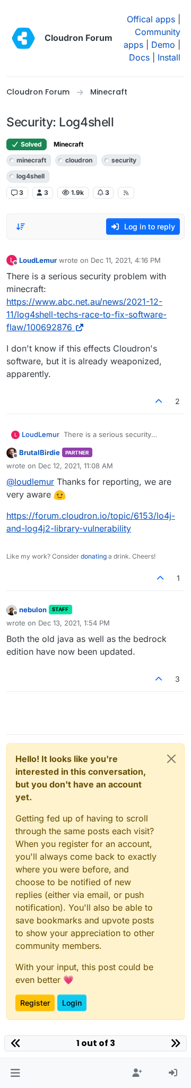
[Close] (171, 759)
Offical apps (151, 19)
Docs (139, 57)
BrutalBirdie (39, 452)
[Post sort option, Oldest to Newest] (20, 226)
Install (169, 57)
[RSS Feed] (126, 193)
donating (94, 556)
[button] (15, 1073)
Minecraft (68, 144)
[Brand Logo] (23, 38)
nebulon (33, 609)
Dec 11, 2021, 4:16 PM (126, 260)
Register (35, 1002)
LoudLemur (38, 260)
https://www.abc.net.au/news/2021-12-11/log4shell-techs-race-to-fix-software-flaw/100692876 (86, 314)
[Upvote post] (159, 401)
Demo (163, 44)
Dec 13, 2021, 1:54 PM (74, 623)
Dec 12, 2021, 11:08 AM (75, 465)
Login (72, 1002)
